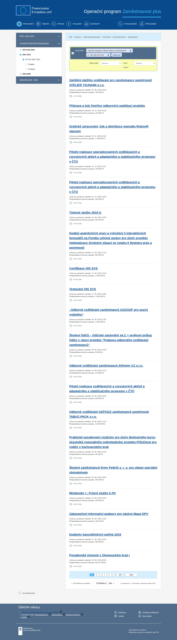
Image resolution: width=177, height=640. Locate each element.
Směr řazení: (126, 65)
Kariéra (24, 617)
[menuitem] (25, 24)
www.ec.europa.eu (73, 615)
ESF (70, 37)
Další (131, 575)
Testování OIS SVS (82, 289)
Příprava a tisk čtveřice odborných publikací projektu (107, 105)
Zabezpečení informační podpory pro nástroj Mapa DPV (108, 513)
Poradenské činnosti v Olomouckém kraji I (99, 555)
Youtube (121, 616)
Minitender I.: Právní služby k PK (92, 493)
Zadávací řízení (133, 37)
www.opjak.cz (57, 615)
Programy (78, 37)
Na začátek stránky (29, 593)
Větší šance (122, 612)
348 (120, 575)
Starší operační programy (92, 37)
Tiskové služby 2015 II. (85, 212)
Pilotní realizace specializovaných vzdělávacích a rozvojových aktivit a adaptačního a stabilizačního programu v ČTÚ (112, 156)
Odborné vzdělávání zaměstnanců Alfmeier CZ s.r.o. (106, 365)
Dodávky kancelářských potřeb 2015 (95, 534)
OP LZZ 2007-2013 (119, 37)
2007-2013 (106, 37)
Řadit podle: (94, 63)
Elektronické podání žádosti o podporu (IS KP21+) (40, 612)
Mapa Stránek (147, 616)
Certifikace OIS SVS (83, 268)
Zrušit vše (116, 55)
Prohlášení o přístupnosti (150, 612)
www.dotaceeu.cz (41, 615)
